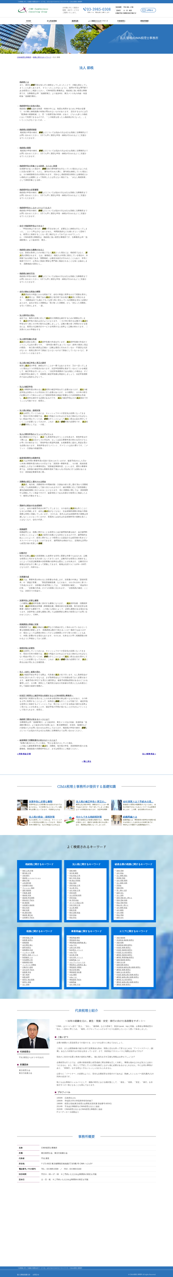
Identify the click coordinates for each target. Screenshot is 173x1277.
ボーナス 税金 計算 (76, 903)
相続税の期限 (25, 148)
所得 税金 (72, 898)
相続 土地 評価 (27, 871)
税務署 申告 (26, 972)
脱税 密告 (120, 888)
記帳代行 (23, 553)
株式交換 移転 (74, 970)
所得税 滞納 (121, 878)
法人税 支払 (73, 888)
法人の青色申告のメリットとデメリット (36, 434)
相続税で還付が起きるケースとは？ (35, 719)
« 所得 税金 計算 (24, 754)
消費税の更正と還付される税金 (33, 482)
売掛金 (119, 885)
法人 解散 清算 (122, 883)
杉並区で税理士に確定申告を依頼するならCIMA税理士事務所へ (46, 696)
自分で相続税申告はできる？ (32, 226)
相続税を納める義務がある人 (32, 250)
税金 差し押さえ (123, 905)
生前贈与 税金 (27, 885)
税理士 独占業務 (28, 980)
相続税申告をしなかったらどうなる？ (36, 208)
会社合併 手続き (28, 970)
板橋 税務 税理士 (123, 965)
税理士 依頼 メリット (30, 955)
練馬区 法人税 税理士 (124, 980)
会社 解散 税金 (122, 908)
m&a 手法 (73, 952)
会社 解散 (120, 910)
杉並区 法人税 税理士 (124, 952)
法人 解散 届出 (122, 876)
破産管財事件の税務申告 (30, 458)
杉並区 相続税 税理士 (124, 950)
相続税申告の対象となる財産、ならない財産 (38, 166)
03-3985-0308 (99, 9)
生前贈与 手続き (28, 917)
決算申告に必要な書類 (29, 600)
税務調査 (25, 943)
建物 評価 (25, 880)
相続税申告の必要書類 (29, 190)
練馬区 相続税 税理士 (124, 955)
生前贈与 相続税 (28, 905)
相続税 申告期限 (28, 898)
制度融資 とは (27, 957)
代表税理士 (121, 21)
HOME (28, 21)
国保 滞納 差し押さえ (124, 898)
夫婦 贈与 (25, 876)
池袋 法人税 (121, 962)
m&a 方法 (73, 945)
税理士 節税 (26, 982)
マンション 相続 (28, 888)
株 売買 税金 (74, 900)
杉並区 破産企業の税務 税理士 (128, 975)
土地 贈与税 (26, 883)
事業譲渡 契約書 (75, 972)
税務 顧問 (25, 977)
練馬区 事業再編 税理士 (125, 957)
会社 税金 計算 (74, 890)
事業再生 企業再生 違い (78, 965)
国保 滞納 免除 (122, 900)
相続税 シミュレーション (31, 878)
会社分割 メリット (76, 957)
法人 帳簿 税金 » (149, 754)
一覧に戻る (86, 761)
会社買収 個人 (27, 945)
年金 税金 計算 (74, 876)
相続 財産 (25, 910)
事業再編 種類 (74, 938)
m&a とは (73, 977)
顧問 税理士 (26, 947)
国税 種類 (72, 871)
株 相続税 (25, 903)
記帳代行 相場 (27, 967)
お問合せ (150, 10)
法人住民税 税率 (75, 895)
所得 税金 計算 (74, 885)
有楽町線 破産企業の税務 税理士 (129, 967)
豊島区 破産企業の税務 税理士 (128, 982)
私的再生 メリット (76, 950)
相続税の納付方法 (27, 273)
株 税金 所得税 (74, 880)
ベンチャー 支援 (28, 952)
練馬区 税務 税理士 (124, 970)
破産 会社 (120, 917)
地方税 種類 (73, 873)
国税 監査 (72, 910)
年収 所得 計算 (74, 905)
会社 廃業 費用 (122, 880)
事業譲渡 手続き (75, 980)
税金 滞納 (120, 915)
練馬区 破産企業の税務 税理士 (128, 977)
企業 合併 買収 (74, 947)
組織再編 (72, 982)
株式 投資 (25, 908)
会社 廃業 (120, 913)
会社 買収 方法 (74, 984)
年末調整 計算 (27, 960)
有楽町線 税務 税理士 (124, 945)
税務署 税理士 (27, 940)
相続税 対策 (26, 895)
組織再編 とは (74, 960)
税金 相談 (72, 883)
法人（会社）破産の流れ (30, 672)
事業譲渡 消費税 (75, 967)
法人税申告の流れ (27, 315)
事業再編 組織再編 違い (78, 943)
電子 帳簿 (25, 975)
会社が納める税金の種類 (30, 292)
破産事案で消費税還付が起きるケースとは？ (38, 740)
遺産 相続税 (26, 890)
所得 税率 (72, 893)
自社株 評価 (73, 955)
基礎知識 (75, 21)
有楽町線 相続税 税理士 (125, 940)
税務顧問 (23, 529)
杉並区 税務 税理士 (124, 947)
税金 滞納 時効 (122, 903)
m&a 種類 (73, 975)
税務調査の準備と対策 (29, 624)
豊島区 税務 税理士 (124, 984)
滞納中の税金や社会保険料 (31, 505)
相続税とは (24, 82)
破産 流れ (120, 893)
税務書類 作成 (27, 950)
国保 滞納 (120, 871)
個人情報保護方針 (23, 1274)
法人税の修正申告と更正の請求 (33, 363)
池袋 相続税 (121, 938)
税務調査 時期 (27, 962)
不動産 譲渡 (26, 893)
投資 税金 (72, 915)
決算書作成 (24, 577)
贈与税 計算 (26, 873)
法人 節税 (25, 984)
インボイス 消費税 (29, 965)
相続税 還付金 (27, 915)
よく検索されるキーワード (98, 21)
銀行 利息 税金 (74, 878)
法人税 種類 (73, 908)
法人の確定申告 (26, 387)
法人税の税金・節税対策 (30, 410)
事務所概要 (144, 21)
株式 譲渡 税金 (74, 913)
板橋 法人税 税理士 (124, 972)
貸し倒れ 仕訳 (122, 890)
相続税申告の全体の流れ (30, 106)
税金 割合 (72, 917)
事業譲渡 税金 (74, 940)
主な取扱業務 (52, 21)
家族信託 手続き (28, 900)
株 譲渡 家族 (27, 913)
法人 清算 (120, 895)
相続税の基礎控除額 (28, 130)
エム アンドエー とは (77, 962)
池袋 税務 (120, 943)
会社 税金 (120, 873)
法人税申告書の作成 (28, 339)
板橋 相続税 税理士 (124, 960)
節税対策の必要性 (27, 648)
